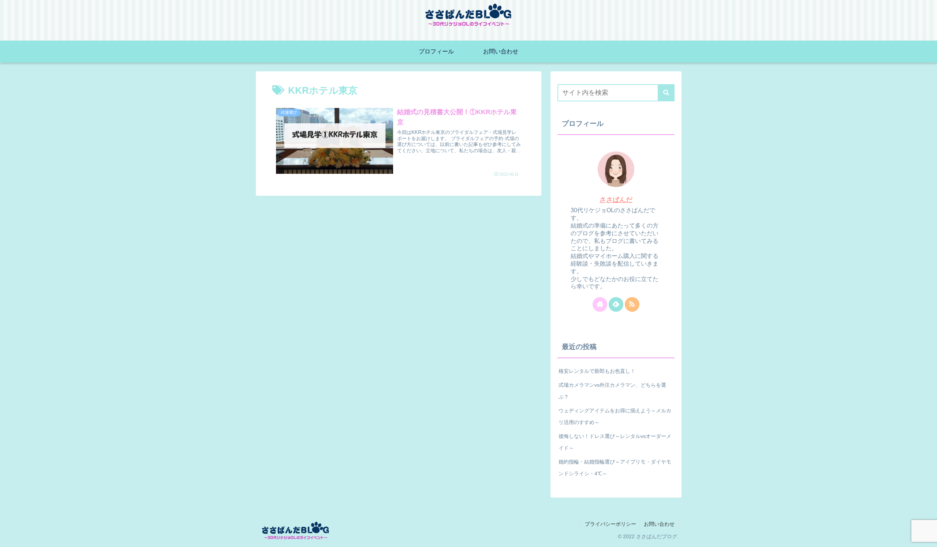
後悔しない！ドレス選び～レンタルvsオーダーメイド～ (615, 442)
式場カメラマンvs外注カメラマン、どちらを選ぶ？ (612, 391)
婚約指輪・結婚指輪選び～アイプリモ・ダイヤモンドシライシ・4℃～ (615, 467)
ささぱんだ (616, 199)
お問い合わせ (659, 524)
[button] (666, 92)
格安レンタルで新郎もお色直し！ (597, 371)
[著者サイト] (600, 304)
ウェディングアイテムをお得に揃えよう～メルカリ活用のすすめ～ (615, 416)
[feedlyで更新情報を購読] (616, 304)
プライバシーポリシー (610, 524)
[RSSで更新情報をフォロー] (632, 304)
